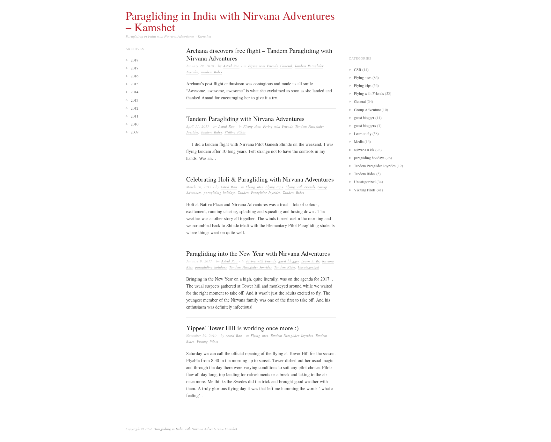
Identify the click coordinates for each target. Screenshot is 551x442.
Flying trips (274, 186)
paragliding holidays (219, 192)
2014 (134, 91)
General (286, 65)
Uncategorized (308, 267)
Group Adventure (367, 109)
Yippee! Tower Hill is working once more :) (242, 328)
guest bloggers (365, 125)
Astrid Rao (231, 65)
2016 (134, 75)
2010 (134, 123)
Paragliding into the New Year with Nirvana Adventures (258, 253)
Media (359, 141)
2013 (134, 100)
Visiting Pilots (235, 132)
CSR (357, 69)
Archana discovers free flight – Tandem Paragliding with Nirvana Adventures (259, 54)
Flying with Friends (263, 65)
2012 (134, 107)
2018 (134, 59)
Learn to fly (310, 261)
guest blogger (288, 261)
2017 (134, 67)
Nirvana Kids (364, 149)
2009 (134, 131)
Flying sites (252, 126)
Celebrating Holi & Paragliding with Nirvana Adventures (260, 179)
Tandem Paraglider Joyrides (259, 192)
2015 (134, 83)
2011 (134, 115)
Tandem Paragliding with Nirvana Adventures (245, 118)
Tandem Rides (211, 71)
